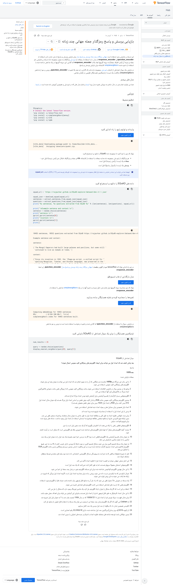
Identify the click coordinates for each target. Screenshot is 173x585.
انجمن (104, 3)
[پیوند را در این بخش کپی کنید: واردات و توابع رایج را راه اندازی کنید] (98, 129)
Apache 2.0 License (43, 534)
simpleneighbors (112, 65)
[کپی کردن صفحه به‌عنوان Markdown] (52, 42)
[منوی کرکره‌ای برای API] (121, 3)
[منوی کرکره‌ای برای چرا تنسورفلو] (83, 3)
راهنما (159, 15)
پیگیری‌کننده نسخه (63, 555)
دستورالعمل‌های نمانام (63, 566)
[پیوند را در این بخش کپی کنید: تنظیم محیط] (120, 100)
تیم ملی (73, 59)
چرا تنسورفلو (90, 3)
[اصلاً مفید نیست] (35, 35)
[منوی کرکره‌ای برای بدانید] (132, 3)
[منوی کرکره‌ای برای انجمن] (99, 3)
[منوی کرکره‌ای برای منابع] (111, 3)
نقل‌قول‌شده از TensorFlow (60, 570)
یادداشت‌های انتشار (63, 559)
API (125, 3)
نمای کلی (167, 15)
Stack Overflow (63, 563)
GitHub (18, 3)
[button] (159, 61)
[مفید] (38, 35)
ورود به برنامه (7, 3)
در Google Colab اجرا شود (116, 49)
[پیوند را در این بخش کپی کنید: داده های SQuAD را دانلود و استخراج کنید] (93, 183)
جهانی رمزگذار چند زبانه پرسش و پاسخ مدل (91, 57)
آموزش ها (150, 15)
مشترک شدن (28, 580)
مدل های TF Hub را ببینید (43, 49)
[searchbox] (157, 23)
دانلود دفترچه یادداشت (67, 49)
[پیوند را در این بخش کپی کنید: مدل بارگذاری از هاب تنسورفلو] (105, 276)
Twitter (136, 566)
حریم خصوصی (127, 580)
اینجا (87, 84)
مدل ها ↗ (133, 15)
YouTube (135, 570)
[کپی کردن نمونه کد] (132, 105)
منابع (115, 3)
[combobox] (54, 3)
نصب (144, 3)
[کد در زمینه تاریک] (128, 105)
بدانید (136, 3)
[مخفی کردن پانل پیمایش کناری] (144, 580)
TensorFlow (130, 35)
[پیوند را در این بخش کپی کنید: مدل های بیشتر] (118, 79)
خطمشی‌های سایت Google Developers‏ (115, 536)
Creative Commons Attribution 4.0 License (83, 534)
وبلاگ (137, 555)
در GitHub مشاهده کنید (91, 49)
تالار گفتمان (135, 559)
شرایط (137, 580)
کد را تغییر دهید (126, 135)
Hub (168, 10)
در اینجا (38, 84)
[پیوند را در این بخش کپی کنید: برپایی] (124, 93)
